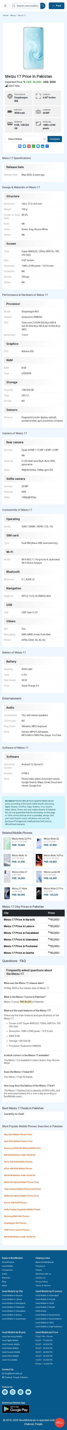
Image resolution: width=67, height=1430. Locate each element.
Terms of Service (43, 1285)
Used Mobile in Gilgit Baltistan (48, 1327)
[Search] (42, 6)
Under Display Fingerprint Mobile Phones (22, 1209)
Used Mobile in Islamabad (47, 1295)
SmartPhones (8, 1262)
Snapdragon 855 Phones (15, 1223)
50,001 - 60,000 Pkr (44, 1344)
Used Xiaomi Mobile (11, 1344)
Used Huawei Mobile (11, 1352)
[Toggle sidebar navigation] (5, 6)
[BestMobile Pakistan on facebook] (5, 1392)
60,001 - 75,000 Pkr (44, 1340)
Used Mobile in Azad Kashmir (48, 1319)
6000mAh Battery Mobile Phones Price (21, 1182)
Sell (59, 1422)
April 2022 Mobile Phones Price (18, 1141)
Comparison (7, 1270)
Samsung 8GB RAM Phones (16, 1216)
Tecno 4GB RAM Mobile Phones (18, 1162)
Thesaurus (40, 1266)
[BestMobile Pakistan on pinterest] (20, 1392)
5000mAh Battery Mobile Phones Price (21, 1196)
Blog (4, 1282)
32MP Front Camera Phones (16, 1230)
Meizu (13, 15)
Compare (55, 139)
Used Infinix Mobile (10, 1356)
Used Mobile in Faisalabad (13, 1311)
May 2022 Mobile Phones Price (18, 1134)
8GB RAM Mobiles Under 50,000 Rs (19, 1155)
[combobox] (26, 139)
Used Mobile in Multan (12, 1315)
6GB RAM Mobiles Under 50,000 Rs (19, 1175)
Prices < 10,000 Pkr (44, 1364)
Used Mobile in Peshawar (13, 1307)
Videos (38, 1270)
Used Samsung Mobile (12, 1336)
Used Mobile (7, 1266)
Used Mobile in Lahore (12, 1299)
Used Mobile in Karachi (12, 1295)
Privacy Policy (41, 1282)
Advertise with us (43, 1274)
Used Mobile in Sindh (44, 1303)
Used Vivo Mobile (9, 1360)
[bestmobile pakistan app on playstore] (33, 1409)
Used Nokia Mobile (10, 1348)
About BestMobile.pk (44, 1262)
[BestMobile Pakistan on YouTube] (28, 1392)
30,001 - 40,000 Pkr (44, 1352)
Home (5, 15)
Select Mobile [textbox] (15, 139)
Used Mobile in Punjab (45, 1299)
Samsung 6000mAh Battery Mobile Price (22, 1148)
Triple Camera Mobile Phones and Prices (22, 1189)
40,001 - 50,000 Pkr (44, 1348)
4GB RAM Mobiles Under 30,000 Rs (19, 1237)
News (4, 1285)
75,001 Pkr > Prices (44, 1336)
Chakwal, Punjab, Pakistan (16, 1377)
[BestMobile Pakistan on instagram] (13, 1392)
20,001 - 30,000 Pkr (44, 1356)
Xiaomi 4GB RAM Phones (15, 1203)
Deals (4, 1274)
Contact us (40, 1278)
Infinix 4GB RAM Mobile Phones (18, 1168)
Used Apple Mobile (10, 1340)
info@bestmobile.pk (13, 1373)
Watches (6, 1278)
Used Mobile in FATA (44, 1323)
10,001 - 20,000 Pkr (44, 1360)
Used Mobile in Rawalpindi (13, 1303)
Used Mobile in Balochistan (47, 1315)
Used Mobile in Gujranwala (14, 1319)
